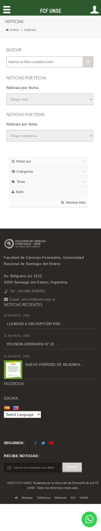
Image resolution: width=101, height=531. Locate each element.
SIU (73, 497)
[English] (16, 407)
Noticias (27, 497)
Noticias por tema (22, 124)
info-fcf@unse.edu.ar (38, 299)
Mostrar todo (75, 202)
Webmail (60, 497)
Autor (20, 192)
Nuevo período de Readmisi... (54, 365)
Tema (21, 182)
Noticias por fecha (22, 88)
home (14, 30)
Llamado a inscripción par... (35, 324)
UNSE (84, 497)
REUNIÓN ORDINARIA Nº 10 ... (33, 344)
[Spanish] (7, 407)
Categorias (25, 171)
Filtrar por (23, 161)
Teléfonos (44, 497)
